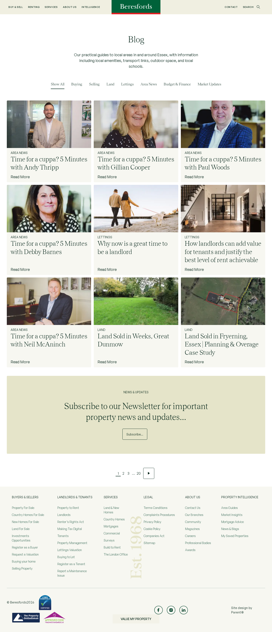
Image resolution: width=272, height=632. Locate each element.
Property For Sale (23, 508)
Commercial (112, 533)
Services (51, 7)
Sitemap (149, 543)
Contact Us (192, 508)
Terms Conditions (155, 508)
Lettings (127, 84)
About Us (69, 7)
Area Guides (229, 508)
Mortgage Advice (232, 522)
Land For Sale (21, 529)
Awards (190, 550)
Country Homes (114, 519)
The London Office (116, 554)
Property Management (72, 543)
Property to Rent (68, 508)
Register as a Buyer (25, 547)
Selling (94, 84)
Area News (148, 84)
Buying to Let (66, 557)
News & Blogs (230, 529)
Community (193, 522)
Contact (231, 7)
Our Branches (194, 515)
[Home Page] (136, 7)
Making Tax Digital (69, 529)
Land (110, 84)
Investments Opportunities (21, 538)
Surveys (109, 540)
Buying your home (23, 561)
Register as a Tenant (71, 564)
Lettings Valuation (69, 550)
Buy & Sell (15, 7)
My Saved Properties (234, 536)
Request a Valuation (25, 554)
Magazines (192, 529)
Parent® (237, 612)
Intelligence (91, 7)
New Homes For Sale (25, 522)
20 (139, 473)
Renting (34, 7)
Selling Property (22, 568)
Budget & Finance (177, 84)
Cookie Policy (152, 529)
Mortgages (111, 526)
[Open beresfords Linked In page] (183, 610)
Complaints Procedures (159, 515)
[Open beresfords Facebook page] (158, 610)
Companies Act (154, 536)
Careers (190, 536)
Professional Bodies (198, 543)
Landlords (64, 515)
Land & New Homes (111, 510)
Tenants (63, 536)
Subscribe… (134, 434)
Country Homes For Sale (28, 515)
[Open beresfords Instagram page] (171, 610)
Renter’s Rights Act (70, 522)
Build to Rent (112, 547)
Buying (76, 84)
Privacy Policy (152, 522)
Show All (57, 84)
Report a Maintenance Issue (72, 573)
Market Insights (231, 515)
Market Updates (209, 84)
